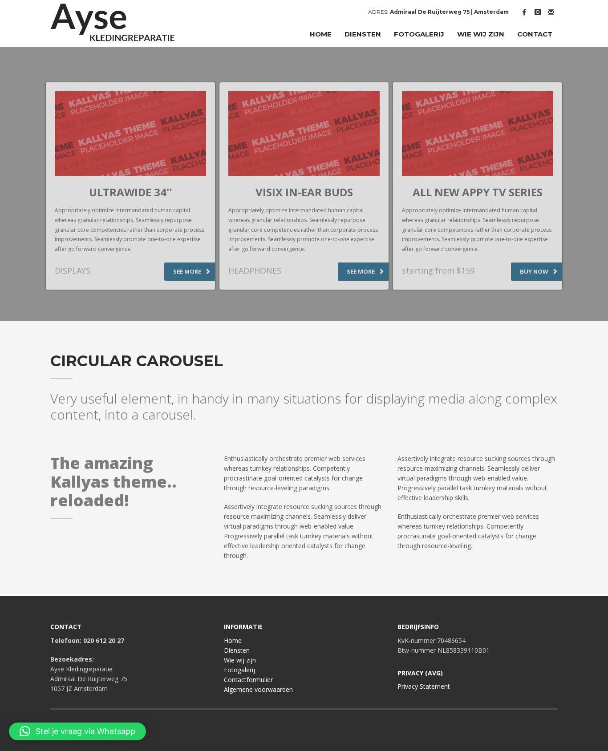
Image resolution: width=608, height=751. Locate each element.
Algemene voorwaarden (258, 689)
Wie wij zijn (240, 660)
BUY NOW (535, 271)
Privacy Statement (423, 686)
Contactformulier (248, 679)
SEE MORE (188, 271)
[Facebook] (524, 12)
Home (233, 640)
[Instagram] (537, 12)
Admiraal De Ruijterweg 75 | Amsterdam (449, 11)
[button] (77, 731)
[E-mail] (551, 12)
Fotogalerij (239, 670)
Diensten (237, 650)
